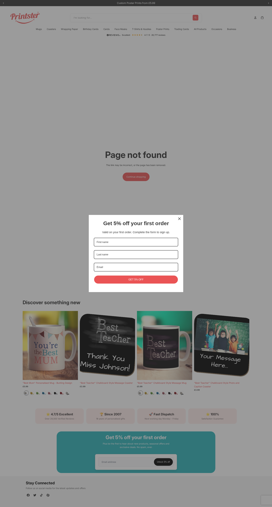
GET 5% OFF (136, 279)
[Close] (179, 218)
